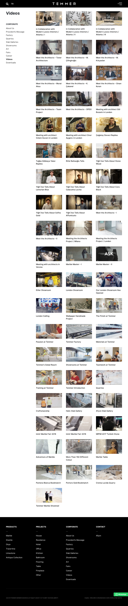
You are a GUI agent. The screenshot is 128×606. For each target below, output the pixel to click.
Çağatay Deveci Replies (107, 135)
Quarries (10, 38)
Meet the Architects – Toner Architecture (49, 59)
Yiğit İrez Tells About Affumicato (75, 214)
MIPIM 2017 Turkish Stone (107, 434)
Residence (40, 540)
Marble (9, 535)
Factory (9, 35)
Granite (9, 540)
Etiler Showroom (43, 290)
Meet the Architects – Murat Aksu (49, 85)
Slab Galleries (12, 42)
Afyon (98, 535)
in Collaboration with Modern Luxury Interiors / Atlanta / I (47, 32)
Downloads (11, 62)
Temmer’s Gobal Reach (46, 365)
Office (38, 549)
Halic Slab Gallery (74, 411)
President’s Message (15, 32)
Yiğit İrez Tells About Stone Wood (108, 162)
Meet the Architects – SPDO (79, 109)
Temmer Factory (73, 342)
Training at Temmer (45, 388)
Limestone (10, 553)
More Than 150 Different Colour (77, 458)
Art (7, 49)
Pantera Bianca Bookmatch (48, 483)
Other (38, 575)
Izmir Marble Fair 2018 (46, 434)
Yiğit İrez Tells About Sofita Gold (48, 214)
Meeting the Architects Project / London (106, 239)
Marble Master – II (104, 264)
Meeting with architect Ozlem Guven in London (46, 136)
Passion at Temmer (44, 342)
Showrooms (11, 45)
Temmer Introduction (75, 388)
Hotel (38, 544)
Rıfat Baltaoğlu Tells (75, 161)
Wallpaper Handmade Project (75, 317)
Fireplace (40, 570)
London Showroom (74, 290)
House (39, 535)
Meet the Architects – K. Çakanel (77, 85)
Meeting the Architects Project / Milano (76, 239)
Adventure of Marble (45, 457)
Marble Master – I (74, 264)
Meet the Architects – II (46, 238)
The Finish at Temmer (106, 316)
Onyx (8, 544)
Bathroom (40, 557)
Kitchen (39, 553)
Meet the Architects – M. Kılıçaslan (107, 59)
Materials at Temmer (105, 342)
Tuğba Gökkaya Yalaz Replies (45, 162)
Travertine (10, 549)
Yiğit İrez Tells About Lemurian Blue (45, 188)
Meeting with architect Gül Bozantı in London (108, 110)
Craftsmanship (42, 411)
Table (38, 566)
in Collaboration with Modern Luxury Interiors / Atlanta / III (107, 32)
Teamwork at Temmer (106, 365)
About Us (10, 28)
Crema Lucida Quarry (105, 483)
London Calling (42, 316)
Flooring (39, 562)
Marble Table (102, 457)
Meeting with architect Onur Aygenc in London (79, 136)
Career (9, 56)
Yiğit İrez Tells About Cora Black (108, 188)
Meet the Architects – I (106, 213)
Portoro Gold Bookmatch (77, 483)
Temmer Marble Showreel (47, 506)
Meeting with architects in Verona (48, 265)
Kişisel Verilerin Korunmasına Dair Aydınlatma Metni (103, 598)
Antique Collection (14, 557)
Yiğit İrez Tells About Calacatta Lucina (75, 188)
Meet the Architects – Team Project (48, 110)
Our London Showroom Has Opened (108, 291)
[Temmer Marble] (64, 3)
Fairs (8, 52)
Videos (9, 59)
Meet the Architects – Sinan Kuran (108, 85)
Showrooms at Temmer (76, 365)
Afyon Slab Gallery (104, 411)
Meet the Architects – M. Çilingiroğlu (77, 59)
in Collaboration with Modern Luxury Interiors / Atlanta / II (77, 32)
